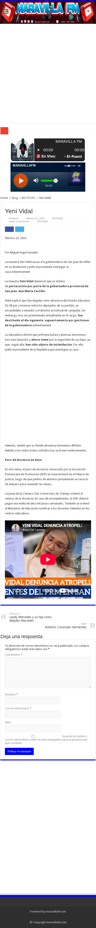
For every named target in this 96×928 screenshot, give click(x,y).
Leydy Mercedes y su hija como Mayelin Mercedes (30, 617)
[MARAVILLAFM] (48, 12)
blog (15, 198)
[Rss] (39, 917)
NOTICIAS (28, 198)
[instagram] (56, 917)
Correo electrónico (18, 708)
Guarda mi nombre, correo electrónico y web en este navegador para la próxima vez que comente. (46, 740)
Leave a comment (19, 221)
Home (4, 198)
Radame (13, 218)
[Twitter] (48, 917)
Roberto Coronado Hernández (66, 625)
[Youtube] (52, 917)
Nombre (11, 694)
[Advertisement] (48, 74)
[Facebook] (43, 917)
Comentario (13, 654)
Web (8, 722)
